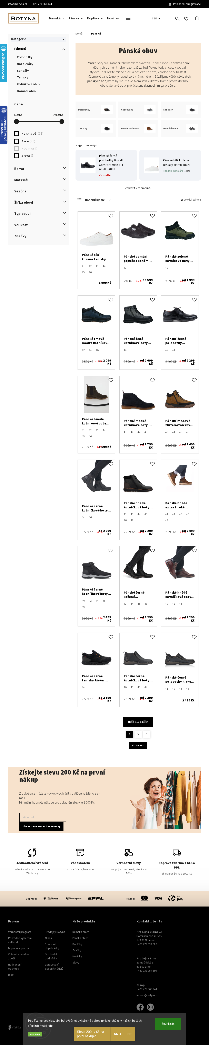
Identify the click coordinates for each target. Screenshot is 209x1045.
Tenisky (22, 77)
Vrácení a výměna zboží (18, 956)
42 (90, 266)
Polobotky (24, 57)
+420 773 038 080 (147, 944)
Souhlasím (168, 1024)
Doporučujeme (95, 200)
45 (83, 272)
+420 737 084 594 (147, 971)
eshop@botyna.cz (148, 995)
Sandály (23, 70)
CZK (154, 18)
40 (83, 601)
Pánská (20, 48)
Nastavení (35, 1034)
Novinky (77, 957)
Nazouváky (25, 64)
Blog (11, 975)
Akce (27, 141)
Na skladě (31, 133)
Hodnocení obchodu (14, 967)
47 (132, 520)
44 (104, 266)
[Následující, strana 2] (138, 734)
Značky (76, 950)
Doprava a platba (18, 948)
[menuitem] (59, 18)
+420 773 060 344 (41, 4)
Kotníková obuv (28, 84)
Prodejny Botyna (55, 932)
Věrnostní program (19, 932)
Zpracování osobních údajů (54, 967)
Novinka (29, 148)
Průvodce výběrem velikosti (20, 940)
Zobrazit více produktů (138, 188)
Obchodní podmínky (51, 956)
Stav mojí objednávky (52, 946)
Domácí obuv (26, 91)
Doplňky (77, 944)
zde (50, 1026)
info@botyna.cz (17, 4)
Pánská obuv (80, 938)
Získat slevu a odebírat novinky (41, 826)
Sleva (27, 155)
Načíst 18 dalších (138, 722)
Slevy (75, 963)
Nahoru (140, 745)
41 (83, 266)
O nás (48, 938)
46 (90, 272)
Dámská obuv (80, 932)
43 (97, 266)
